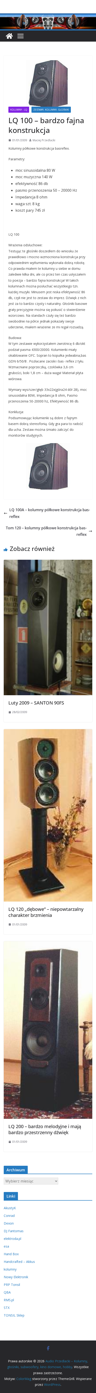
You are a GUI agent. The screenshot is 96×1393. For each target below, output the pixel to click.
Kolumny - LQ (18, 109)
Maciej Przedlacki (44, 140)
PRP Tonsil (12, 1284)
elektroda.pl (12, 1238)
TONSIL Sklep (14, 1315)
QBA (7, 1292)
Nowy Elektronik (16, 1277)
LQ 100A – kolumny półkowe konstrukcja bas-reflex (49, 513)
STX (7, 1307)
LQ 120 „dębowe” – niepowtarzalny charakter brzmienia (45, 912)
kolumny (10, 1269)
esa (6, 1246)
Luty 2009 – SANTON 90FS (36, 703)
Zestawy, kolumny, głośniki (51, 109)
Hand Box (11, 1254)
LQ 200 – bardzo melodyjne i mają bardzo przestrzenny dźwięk (44, 1129)
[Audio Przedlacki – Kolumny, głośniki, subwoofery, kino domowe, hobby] (48, 16)
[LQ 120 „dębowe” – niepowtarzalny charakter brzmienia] (48, 732)
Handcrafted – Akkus (19, 1261)
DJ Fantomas (14, 1231)
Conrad (9, 1215)
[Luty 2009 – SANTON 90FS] (48, 563)
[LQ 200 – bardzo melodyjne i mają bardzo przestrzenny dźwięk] (48, 944)
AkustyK (10, 1208)
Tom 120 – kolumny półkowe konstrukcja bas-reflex (46, 531)
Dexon (9, 1223)
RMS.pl (9, 1300)
